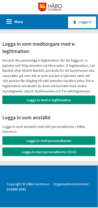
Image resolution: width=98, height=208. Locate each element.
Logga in (82, 22)
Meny (18, 21)
